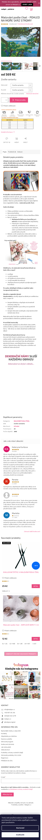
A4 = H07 (27, 644)
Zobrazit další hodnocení (32, 532)
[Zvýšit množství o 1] (9, 99)
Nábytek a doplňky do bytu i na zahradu (20, 803)
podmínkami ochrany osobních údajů (21, 789)
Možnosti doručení (32, 94)
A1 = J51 (4, 644)
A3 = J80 (19, 644)
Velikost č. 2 (6, 591)
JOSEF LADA (27, 4)
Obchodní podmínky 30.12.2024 (11, 755)
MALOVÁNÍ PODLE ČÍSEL (22, 421)
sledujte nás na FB (10, 716)
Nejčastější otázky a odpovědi (11, 731)
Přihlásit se (7, 794)
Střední (16, 426)
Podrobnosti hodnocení (25, 24)
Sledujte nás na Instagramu (21, 668)
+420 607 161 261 (9, 713)
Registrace (4, 758)
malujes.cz (7, 719)
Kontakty (4, 734)
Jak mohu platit (6, 747)
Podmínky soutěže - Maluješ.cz (21, 805)
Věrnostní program (7, 742)
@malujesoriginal (9, 722)
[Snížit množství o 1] (9, 101)
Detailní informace (7, 132)
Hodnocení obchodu (7, 744)
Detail (35, 586)
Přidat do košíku (20, 100)
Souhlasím (20, 835)
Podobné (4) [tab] (12, 152)
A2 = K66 (12, 644)
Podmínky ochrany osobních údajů (12, 753)
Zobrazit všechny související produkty (21, 654)
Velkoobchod (5, 750)
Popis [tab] (5, 152)
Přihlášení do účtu (6, 761)
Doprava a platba (6, 739)
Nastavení (20, 828)
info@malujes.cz (9, 709)
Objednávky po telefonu (9, 736)
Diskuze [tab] (20, 152)
